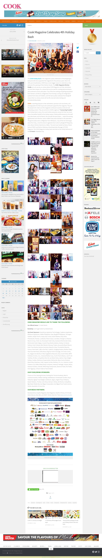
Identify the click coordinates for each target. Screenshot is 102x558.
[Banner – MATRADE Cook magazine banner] (51, 540)
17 (22, 291)
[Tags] (98, 102)
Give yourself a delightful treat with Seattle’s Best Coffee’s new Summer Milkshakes (12, 195)
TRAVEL (45, 21)
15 (15, 291)
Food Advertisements (15, 143)
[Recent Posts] (86, 102)
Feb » (3, 297)
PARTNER (61, 21)
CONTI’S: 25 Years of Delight (35, 520)
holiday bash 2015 (63, 502)
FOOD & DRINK (23, 21)
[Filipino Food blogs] (92, 44)
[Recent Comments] (94, 102)
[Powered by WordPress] (7, 553)
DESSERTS (31, 21)
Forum (86, 78)
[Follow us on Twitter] (20, 25)
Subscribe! (87, 71)
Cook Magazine (32, 40)
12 (6, 291)
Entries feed (5, 317)
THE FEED (67, 21)
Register (4, 310)
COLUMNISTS (15, 21)
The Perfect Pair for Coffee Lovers (9, 212)
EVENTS (73, 21)
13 (9, 291)
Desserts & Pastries (5, 210)
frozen (52, 502)
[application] (12, 128)
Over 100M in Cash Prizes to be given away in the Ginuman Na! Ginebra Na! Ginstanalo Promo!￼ (95, 111)
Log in (4, 314)
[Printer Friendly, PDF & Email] (33, 489)
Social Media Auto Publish (46, 557)
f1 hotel (48, 502)
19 (6, 293)
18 (3, 293)
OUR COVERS (81, 21)
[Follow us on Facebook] (17, 25)
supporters (74, 502)
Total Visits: (86, 256)
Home (86, 61)
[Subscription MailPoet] (50, 476)
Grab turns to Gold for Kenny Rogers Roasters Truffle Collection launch (12, 248)
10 (22, 288)
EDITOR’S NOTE (6, 21)
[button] (13, 128)
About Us (87, 64)
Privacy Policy (88, 75)
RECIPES (38, 21)
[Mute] (19, 138)
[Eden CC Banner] (52, 13)
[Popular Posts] (90, 102)
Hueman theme (19, 553)
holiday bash (56, 502)
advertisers (33, 502)
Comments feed (6, 321)
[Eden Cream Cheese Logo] (92, 249)
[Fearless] (12, 113)
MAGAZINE (88, 21)
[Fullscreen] (22, 138)
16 (19, 291)
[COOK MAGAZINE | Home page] (12, 6)
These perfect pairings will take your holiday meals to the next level (70, 522)
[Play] (3, 138)
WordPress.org (6, 324)
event (44, 502)
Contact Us (87, 68)
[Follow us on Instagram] (22, 25)
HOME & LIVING (53, 21)
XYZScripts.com (57, 557)
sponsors (69, 502)
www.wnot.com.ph (66, 395)
